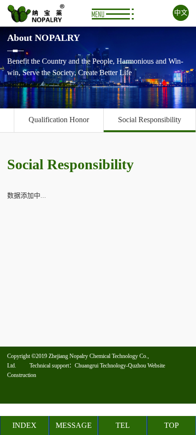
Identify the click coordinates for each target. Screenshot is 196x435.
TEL (123, 425)
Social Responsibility (149, 120)
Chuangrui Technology (100, 365)
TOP (171, 425)
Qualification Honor (59, 120)
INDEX (24, 425)
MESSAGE (74, 425)
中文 (180, 12)
